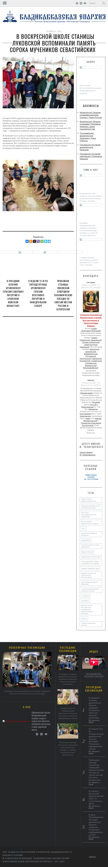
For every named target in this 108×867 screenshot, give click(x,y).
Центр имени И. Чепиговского (87, 453)
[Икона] (91, 312)
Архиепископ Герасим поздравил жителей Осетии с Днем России (91, 115)
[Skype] (45, 241)
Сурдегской (96, 361)
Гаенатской (97, 359)
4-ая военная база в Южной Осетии (90, 590)
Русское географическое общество (88, 515)
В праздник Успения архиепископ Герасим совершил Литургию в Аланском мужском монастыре (13, 293)
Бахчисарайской (90, 368)
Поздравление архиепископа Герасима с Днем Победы (88, 137)
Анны (87, 418)
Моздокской (85, 359)
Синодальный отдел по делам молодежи (90, 563)
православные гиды (90, 568)
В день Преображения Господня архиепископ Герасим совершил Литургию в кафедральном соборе (96, 825)
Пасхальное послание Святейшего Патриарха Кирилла (91, 156)
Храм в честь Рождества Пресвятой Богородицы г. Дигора (87, 610)
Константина (85, 414)
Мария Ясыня (87, 552)
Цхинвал (85, 601)
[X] (34, 241)
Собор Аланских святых (88, 624)
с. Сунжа (85, 596)
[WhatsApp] (41, 241)
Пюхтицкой (84, 347)
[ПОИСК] (103, 3)
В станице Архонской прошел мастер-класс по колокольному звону (96, 797)
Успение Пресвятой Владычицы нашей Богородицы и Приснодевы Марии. (91, 320)
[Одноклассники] (30, 241)
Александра (85, 416)
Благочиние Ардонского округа (89, 523)
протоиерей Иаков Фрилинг (89, 583)
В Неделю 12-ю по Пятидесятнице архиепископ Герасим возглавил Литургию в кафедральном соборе (38, 293)
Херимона (93, 409)
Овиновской (96, 340)
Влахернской (91, 365)
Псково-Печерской (90, 342)
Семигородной (90, 345)
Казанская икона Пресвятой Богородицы (88, 575)
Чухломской (85, 361)
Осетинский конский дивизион (90, 546)
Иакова (98, 418)
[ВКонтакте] (27, 241)
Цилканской (90, 352)
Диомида (96, 402)
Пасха (84, 618)
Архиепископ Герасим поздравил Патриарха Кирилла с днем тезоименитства (90, 125)
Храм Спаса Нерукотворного (88, 500)
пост (83, 528)
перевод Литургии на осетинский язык (90, 507)
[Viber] (38, 241)
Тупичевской (90, 363)
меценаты (85, 540)
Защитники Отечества (90, 557)
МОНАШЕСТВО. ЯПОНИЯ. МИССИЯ (94, 675)
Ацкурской (94, 349)
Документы (91, 105)
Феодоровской (90, 421)
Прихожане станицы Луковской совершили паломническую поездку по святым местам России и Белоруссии (63, 295)
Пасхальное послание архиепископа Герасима (90, 147)
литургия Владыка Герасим (89, 534)
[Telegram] (49, 241)
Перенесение (86, 393)
